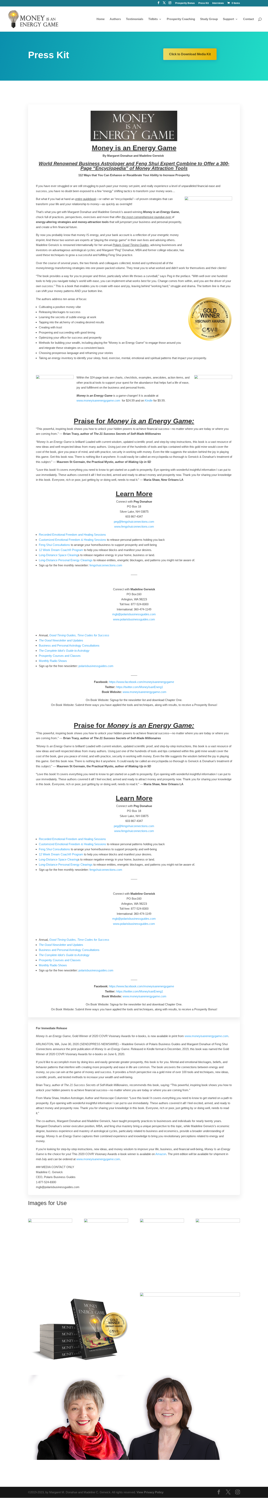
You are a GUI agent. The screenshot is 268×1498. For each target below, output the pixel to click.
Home (101, 19)
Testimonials (134, 19)
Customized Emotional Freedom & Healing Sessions (72, 539)
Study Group (209, 19)
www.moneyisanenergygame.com (98, 400)
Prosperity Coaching (181, 19)
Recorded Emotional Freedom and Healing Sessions (72, 534)
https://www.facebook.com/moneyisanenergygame (141, 682)
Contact (248, 19)
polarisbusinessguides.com (95, 666)
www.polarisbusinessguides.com (134, 619)
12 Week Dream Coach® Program (61, 550)
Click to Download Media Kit (190, 54)
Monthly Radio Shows (53, 660)
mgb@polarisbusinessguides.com (134, 614)
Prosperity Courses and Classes (60, 655)
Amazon (160, 1154)
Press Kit (203, 3)
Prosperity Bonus (185, 3)
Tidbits (153, 19)
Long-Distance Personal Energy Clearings (66, 560)
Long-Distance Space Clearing (58, 555)
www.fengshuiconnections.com (134, 526)
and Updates (61, 640)
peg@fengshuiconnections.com (134, 521)
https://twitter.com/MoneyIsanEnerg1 (139, 687)
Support (228, 19)
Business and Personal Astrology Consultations (69, 645)
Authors (115, 19)
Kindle (149, 400)
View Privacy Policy (150, 1492)
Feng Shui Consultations (54, 544)
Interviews (218, 3)
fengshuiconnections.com (105, 565)
